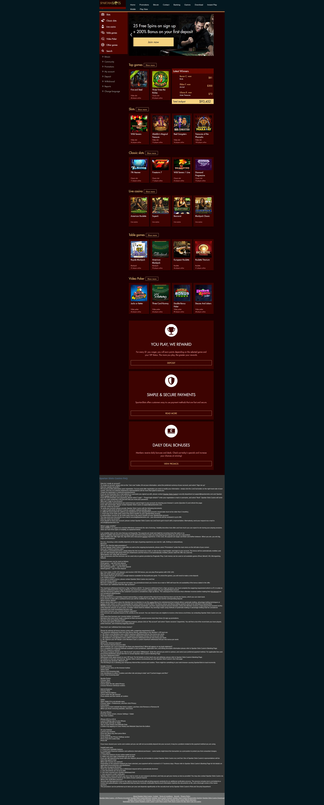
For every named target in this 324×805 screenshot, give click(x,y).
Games (187, 5)
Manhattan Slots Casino (131, 801)
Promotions (144, 5)
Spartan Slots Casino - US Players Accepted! (114, 798)
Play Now (144, 9)
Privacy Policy (185, 796)
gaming (144, 537)
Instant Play (212, 5)
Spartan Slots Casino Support (162, 798)
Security (176, 796)
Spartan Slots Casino (170, 494)
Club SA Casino (195, 801)
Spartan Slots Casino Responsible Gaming (187, 798)
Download (199, 5)
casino (152, 602)
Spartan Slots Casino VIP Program (158, 800)
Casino (106, 496)
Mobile (133, 9)
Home (132, 5)
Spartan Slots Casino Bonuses (140, 798)
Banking (177, 5)
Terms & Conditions (166, 796)
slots (107, 526)
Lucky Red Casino (161, 801)
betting (103, 604)
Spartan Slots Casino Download (213, 798)
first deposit (215, 592)
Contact (166, 5)
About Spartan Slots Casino (142, 796)
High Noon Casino (174, 801)
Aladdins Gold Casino (147, 801)
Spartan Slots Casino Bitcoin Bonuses (183, 800)
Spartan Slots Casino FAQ (137, 800)
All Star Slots (185, 801)
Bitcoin (156, 5)
